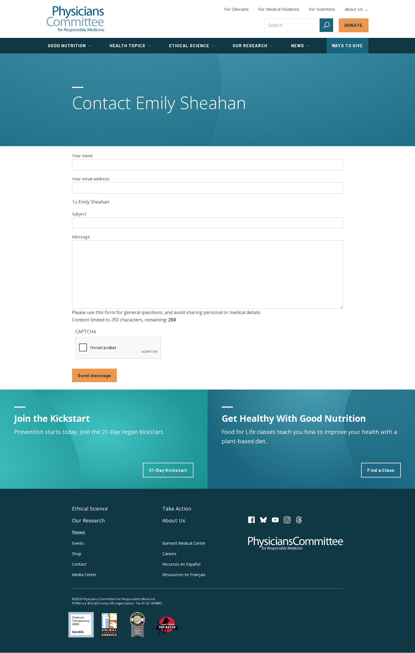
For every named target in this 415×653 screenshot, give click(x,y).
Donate (353, 25)
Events (78, 543)
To (74, 202)
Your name (82, 155)
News (78, 532)
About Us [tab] (354, 9)
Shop (76, 553)
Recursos (181, 564)
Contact (79, 564)
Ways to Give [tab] (347, 45)
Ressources (184, 574)
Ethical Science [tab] (189, 45)
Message (81, 236)
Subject (79, 214)
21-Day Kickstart (168, 470)
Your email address (91, 178)
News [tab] (297, 45)
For (278, 9)
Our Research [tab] (250, 45)
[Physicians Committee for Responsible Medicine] (75, 19)
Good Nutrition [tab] (67, 45)
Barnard (184, 543)
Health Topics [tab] (127, 45)
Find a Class (381, 470)
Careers (169, 553)
